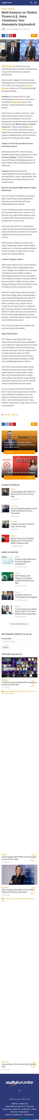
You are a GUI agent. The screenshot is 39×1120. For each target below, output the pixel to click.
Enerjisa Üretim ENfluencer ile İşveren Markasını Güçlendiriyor (25, 561)
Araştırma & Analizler (15, 1106)
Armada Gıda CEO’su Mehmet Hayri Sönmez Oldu (22, 525)
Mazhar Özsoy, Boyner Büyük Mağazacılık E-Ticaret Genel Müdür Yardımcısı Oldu (22, 541)
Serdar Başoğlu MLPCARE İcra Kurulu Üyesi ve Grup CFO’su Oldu (23, 494)
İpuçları (29, 1106)
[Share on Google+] (10, 35)
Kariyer (4, 8)
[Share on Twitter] (7, 35)
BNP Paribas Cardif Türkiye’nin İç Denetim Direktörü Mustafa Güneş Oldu (24, 579)
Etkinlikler (23, 1112)
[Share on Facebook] (3, 35)
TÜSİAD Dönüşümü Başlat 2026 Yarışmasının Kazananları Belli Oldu (19, 684)
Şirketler (11, 8)
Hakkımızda (29, 1115)
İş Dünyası (14, 506)
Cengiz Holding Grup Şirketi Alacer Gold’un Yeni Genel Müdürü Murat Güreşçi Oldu (26, 611)
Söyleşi (14, 1112)
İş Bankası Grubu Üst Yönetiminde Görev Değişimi (26, 596)
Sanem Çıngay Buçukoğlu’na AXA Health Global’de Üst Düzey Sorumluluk (24, 511)
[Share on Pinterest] (14, 35)
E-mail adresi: (7, 638)
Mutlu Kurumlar (13, 29)
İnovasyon (5, 680)
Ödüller (16, 1109)
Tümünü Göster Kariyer (18, 624)
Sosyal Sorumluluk (14, 1115)
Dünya (33, 1109)
